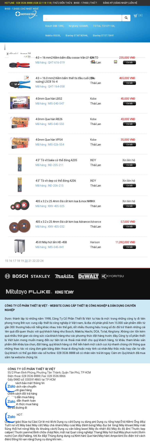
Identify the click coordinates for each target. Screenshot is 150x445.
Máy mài (139, 425)
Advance (95, 221)
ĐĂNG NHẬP (120, 3)
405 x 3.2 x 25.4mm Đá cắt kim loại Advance (63, 221)
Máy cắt (37, 425)
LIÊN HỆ (133, 3)
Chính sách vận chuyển (22, 386)
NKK (92, 201)
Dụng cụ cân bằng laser (73, 428)
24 (41, 260)
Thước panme (23, 432)
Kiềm (129, 421)
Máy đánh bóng (85, 425)
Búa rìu (26, 421)
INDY (93, 160)
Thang (98, 432)
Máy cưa (68, 425)
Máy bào (25, 425)
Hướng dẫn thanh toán (22, 400)
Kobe (93, 98)
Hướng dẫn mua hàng (21, 397)
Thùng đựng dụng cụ (61, 435)
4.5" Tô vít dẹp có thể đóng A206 (56, 180)
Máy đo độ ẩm (121, 428)
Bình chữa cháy (43, 432)
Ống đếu (139, 421)
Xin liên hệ (128, 160)
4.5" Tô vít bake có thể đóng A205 (56, 160)
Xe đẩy (42, 435)
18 (18, 260)
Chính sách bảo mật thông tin (26, 383)
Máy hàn (103, 435)
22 (34, 260)
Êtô (123, 421)
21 (30, 260)
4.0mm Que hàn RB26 (49, 119)
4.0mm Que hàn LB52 (49, 98)
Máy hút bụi (110, 432)
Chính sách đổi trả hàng (22, 393)
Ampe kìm (116, 435)
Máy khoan (126, 425)
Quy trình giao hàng (20, 390)
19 (22, 260)
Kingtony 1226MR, (78, 26)
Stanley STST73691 (103, 35)
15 (6, 260)
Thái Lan (95, 62)
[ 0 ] (140, 15)
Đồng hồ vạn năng (23, 439)
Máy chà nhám (53, 425)
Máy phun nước (128, 432)
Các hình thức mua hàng (23, 404)
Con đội (17, 435)
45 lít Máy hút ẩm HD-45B (51, 242)
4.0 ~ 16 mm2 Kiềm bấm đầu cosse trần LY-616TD (67, 57)
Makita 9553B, (53, 35)
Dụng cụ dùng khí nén (48, 439)
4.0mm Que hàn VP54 (49, 139)
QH (92, 57)
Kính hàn (80, 435)
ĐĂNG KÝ (108, 3)
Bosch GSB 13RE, (54, 26)
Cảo (34, 421)
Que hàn (92, 435)
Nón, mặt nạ (61, 432)
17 (14, 260)
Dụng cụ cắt (64, 421)
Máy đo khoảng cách (43, 428)
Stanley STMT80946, (76, 35)
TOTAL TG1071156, (104, 26)
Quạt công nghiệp (81, 432)
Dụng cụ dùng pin (85, 421)
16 (10, 260)
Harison (95, 242)
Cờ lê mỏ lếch (47, 421)
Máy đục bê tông (107, 425)
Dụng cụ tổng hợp (108, 421)
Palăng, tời (30, 435)
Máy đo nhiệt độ (99, 428)
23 (37, 260)
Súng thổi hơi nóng (17, 428)
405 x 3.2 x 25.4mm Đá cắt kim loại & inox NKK (64, 201)
